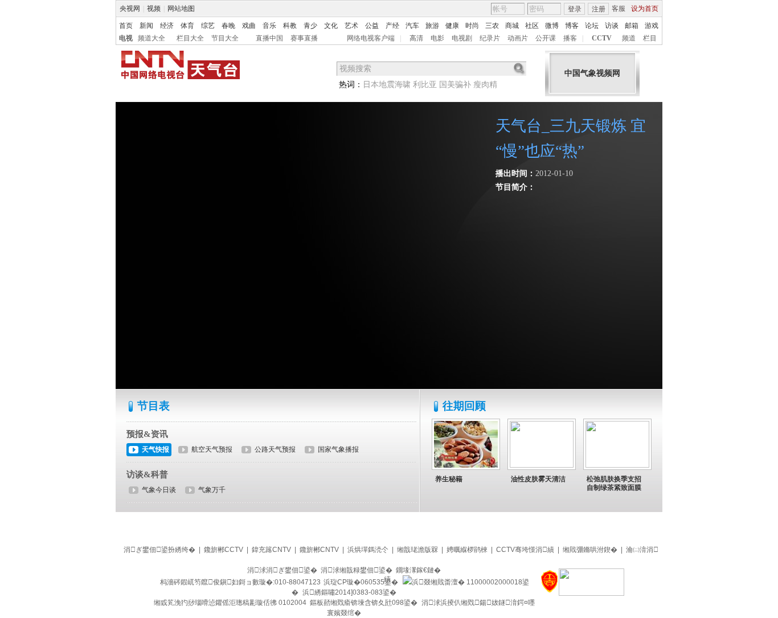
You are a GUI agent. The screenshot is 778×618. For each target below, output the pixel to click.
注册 (598, 9)
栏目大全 (190, 38)
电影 (437, 38)
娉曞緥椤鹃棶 (467, 550)
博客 (572, 26)
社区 (532, 26)
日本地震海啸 (387, 84)
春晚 (228, 26)
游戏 (651, 26)
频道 (629, 38)
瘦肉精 (485, 84)
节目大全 (225, 38)
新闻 (146, 26)
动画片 (517, 38)
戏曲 (249, 26)
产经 (392, 26)
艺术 (351, 26)
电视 (126, 38)
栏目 (650, 38)
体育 (187, 26)
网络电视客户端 (371, 38)
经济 (167, 26)
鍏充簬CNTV (271, 550)
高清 (416, 38)
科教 (290, 26)
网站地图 (181, 9)
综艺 (208, 26)
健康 (452, 26)
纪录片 (490, 38)
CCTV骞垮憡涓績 (525, 550)
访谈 (612, 26)
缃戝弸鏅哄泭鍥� (590, 550)
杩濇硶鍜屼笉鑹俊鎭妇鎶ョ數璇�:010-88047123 (240, 582)
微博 (552, 26)
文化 (331, 26)
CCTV (602, 38)
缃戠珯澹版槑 (417, 550)
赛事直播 (304, 38)
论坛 (592, 26)
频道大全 (151, 38)
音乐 (269, 26)
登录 (575, 9)
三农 (492, 26)
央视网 (130, 9)
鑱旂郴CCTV (223, 550)
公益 (372, 26)
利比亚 (425, 84)
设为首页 (644, 9)
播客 (570, 38)
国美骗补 (455, 84)
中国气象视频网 (592, 73)
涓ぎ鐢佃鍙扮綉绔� (159, 550)
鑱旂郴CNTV (319, 550)
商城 (512, 26)
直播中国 (269, 38)
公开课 (545, 38)
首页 (126, 26)
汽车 (412, 26)
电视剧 (462, 38)
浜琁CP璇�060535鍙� (361, 582)
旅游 (432, 26)
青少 (310, 26)
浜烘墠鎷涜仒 (367, 550)
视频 (154, 9)
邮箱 (631, 26)
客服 (618, 9)
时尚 (472, 26)
